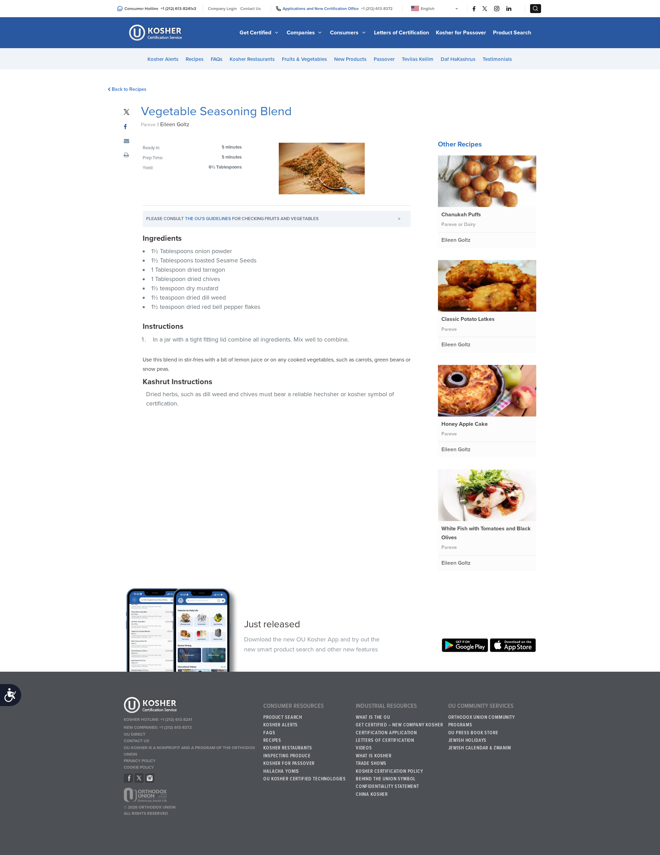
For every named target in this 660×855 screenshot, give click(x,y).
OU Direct (134, 734)
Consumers (345, 32)
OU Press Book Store (473, 733)
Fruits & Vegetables (304, 59)
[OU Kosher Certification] (156, 32)
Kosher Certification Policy (389, 771)
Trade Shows (371, 763)
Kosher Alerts (162, 59)
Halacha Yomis (281, 771)
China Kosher (372, 794)
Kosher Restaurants (252, 59)
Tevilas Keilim (417, 59)
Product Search (512, 32)
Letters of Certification (401, 32)
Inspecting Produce (286, 756)
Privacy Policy (140, 760)
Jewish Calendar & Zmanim (479, 748)
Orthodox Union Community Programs (481, 721)
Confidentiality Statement (387, 786)
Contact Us (250, 8)
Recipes (195, 59)
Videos (364, 748)
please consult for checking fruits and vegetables (273, 218)
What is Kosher (374, 756)
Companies (301, 32)
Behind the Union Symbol (386, 779)
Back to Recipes (129, 89)
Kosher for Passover (461, 32)
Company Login (222, 8)
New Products (350, 59)
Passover (384, 59)
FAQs (216, 59)
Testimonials (497, 59)
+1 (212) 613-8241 (176, 8)
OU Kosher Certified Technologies (304, 779)
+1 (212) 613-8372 (377, 8)
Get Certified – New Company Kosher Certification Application (399, 729)
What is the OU (373, 717)
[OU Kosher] (190, 706)
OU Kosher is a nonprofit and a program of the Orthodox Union (189, 751)
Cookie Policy (139, 767)
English (427, 8)
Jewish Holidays (467, 740)
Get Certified (256, 32)
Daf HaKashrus (458, 59)
